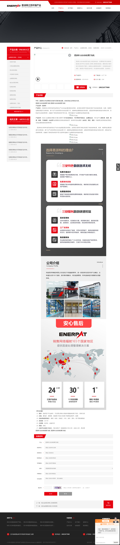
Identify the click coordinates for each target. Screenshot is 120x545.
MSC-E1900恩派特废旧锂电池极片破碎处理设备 (14, 525)
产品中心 (61, 8)
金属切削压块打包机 (15, 107)
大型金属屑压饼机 (15, 66)
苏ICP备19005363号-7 (49, 542)
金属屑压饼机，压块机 (15, 57)
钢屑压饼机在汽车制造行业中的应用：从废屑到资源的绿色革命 (19, 135)
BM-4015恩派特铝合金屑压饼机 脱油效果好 (31, 522)
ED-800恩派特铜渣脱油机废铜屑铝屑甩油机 (31, 525)
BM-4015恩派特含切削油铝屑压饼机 (47, 522)
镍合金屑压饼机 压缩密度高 (49, 503)
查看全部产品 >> (18, 111)
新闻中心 (80, 8)
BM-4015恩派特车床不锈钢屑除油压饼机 (47, 525)
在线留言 (98, 8)
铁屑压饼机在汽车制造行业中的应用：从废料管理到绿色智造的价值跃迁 (19, 149)
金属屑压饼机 (13, 78)
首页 (53, 8)
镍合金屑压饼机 (14, 82)
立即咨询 (82, 87)
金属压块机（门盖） (15, 103)
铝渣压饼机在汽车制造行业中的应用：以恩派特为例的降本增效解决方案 (19, 127)
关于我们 (70, 8)
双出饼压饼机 (13, 70)
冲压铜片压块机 (14, 74)
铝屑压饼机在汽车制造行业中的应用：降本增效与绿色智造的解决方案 (19, 157)
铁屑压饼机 (13, 91)
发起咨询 (116, 542)
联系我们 (108, 8)
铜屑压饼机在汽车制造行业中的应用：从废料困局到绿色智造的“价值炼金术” (19, 142)
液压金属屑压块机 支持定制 (49, 506)
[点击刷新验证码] (58, 487)
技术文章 (89, 8)
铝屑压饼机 (13, 86)
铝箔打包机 (13, 62)
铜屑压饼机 (13, 95)
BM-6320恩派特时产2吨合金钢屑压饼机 (14, 522)
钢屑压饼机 (13, 99)
